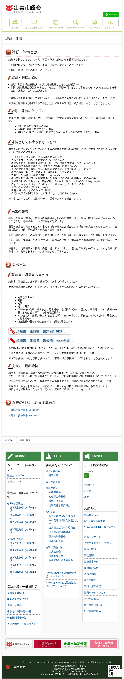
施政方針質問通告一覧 (19, 611)
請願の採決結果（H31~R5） (26, 410)
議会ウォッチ (14, 481)
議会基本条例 (91, 561)
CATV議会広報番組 (94, 520)
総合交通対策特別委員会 (62, 515)
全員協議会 (55, 551)
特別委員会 (52, 511)
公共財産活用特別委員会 (62, 527)
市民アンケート (92, 536)
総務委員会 (55, 492)
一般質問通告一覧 (16, 617)
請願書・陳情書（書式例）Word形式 (43, 341)
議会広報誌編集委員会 (61, 560)
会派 (86, 497)
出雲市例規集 (95, 22)
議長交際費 (90, 580)
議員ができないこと (95, 592)
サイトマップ (110, 22)
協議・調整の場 (54, 547)
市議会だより (91, 514)
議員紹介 (15, 22)
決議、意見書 (14, 605)
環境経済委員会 (57, 500)
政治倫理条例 (91, 567)
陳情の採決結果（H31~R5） (26, 415)
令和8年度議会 (15, 503)
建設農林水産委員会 (59, 505)
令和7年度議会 (15, 538)
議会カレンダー (56, 22)
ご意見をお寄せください (34, 22)
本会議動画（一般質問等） (21, 623)
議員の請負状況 (92, 586)
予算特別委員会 (57, 536)
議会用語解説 (91, 598)
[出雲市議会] (9, 5)
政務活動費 (90, 573)
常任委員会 (52, 487)
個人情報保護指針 (93, 604)
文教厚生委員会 (57, 496)
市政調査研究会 (57, 555)
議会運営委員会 (54, 481)
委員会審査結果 (15, 592)
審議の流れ (55, 475)
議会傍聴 (89, 555)
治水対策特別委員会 (59, 532)
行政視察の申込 (92, 611)
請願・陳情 (90, 549)
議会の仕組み (53, 471)
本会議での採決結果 (18, 598)
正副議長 (89, 490)
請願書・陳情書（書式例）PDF (39, 331)
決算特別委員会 (57, 540)
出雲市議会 (27, 8)
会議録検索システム (76, 22)
